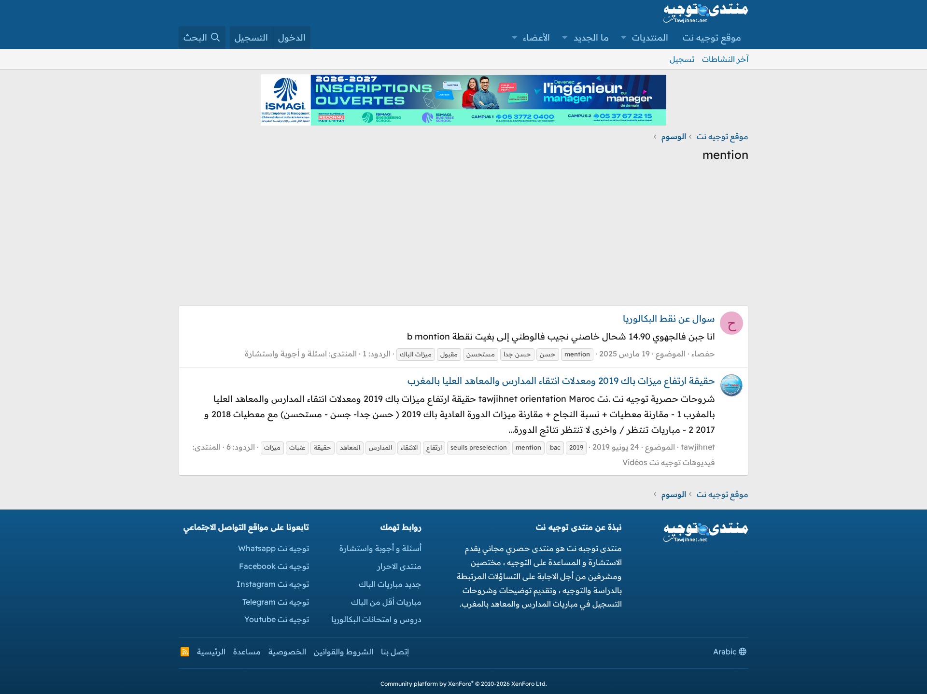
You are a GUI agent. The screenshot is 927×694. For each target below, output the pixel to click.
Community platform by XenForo (463, 683)
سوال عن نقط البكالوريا (669, 318)
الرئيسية (211, 651)
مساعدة (247, 651)
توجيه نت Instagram (273, 584)
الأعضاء (536, 37)
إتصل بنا (395, 651)
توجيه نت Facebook (274, 566)
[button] (624, 37)
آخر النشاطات (725, 59)
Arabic (726, 651)
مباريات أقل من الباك (386, 602)
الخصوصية (287, 651)
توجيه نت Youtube (276, 619)
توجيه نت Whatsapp (273, 548)
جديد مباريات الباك (390, 584)
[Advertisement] (463, 237)
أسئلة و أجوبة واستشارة (380, 548)
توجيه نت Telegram (275, 602)
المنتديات (650, 37)
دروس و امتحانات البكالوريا (376, 619)
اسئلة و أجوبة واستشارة (286, 353)
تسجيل (682, 59)
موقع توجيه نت (712, 37)
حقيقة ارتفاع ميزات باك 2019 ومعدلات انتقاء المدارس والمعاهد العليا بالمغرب (561, 380)
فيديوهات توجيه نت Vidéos (668, 462)
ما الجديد (591, 37)
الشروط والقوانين (343, 651)
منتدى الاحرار (399, 566)
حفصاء (703, 353)
